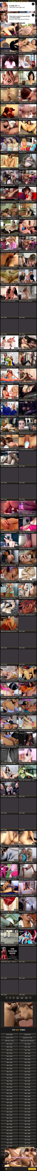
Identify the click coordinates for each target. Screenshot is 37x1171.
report (16, 34)
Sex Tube (9, 1044)
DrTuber (3, 39)
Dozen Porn (9, 1037)
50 (26, 998)
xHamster (3, 55)
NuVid (2, 22)
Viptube (21, 88)
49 (22, 998)
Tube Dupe (22, 22)
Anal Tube (9, 1034)
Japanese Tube (27, 1037)
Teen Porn (27, 1034)
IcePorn (21, 39)
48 (17, 998)
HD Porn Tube (9, 1041)
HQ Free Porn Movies (27, 1041)
